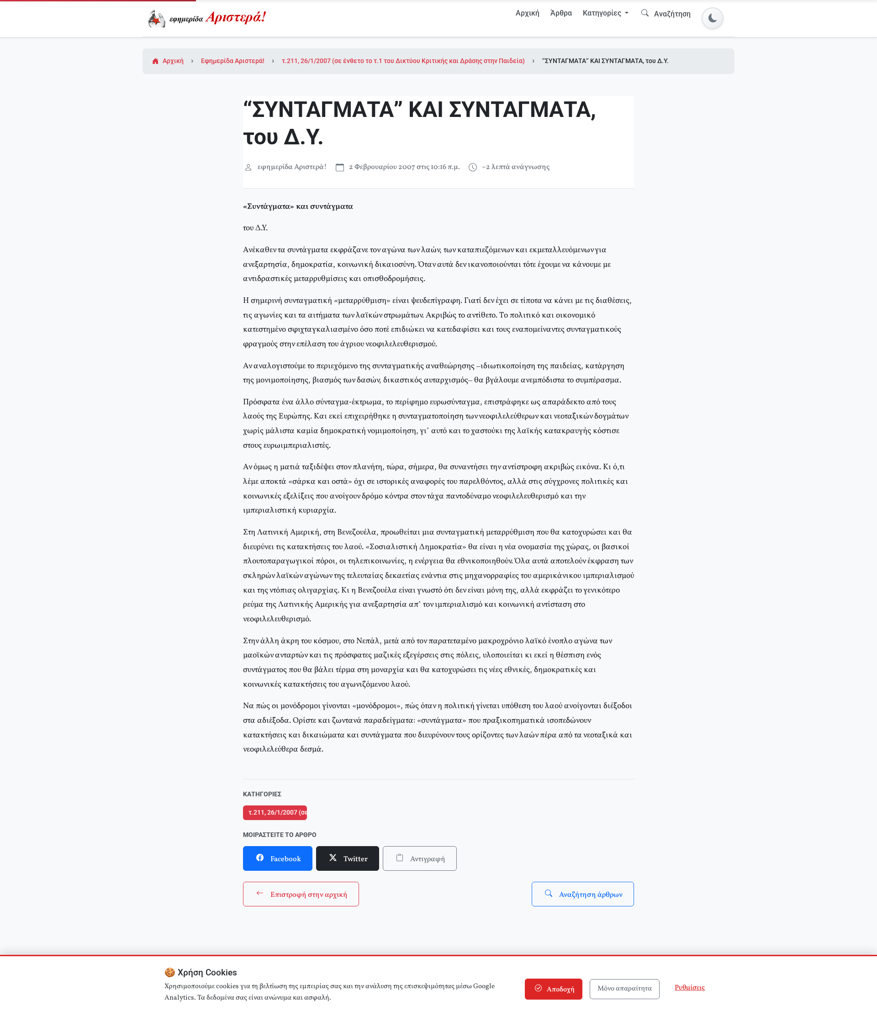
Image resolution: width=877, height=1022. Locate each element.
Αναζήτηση (671, 14)
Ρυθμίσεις (690, 988)
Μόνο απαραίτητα (624, 989)
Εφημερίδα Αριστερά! (232, 61)
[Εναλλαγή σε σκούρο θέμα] (713, 18)
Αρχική (527, 13)
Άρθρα (561, 13)
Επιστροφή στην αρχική (308, 895)
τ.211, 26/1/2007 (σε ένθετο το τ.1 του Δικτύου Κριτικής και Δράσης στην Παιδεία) (403, 61)
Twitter (355, 859)
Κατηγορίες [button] (603, 13)
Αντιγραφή (427, 859)
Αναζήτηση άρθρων (590, 895)
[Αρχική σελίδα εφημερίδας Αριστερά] (209, 18)
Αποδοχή (560, 990)
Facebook (285, 859)
